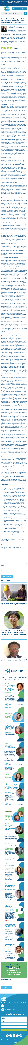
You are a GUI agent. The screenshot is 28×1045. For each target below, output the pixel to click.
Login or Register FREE (18, 8)
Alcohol (4, 52)
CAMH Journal (15, 663)
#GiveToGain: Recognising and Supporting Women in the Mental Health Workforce (14, 604)
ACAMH (15, 1042)
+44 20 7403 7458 (8, 1005)
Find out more (17, 4)
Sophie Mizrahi (14, 607)
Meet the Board (5, 1040)
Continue (11, 4)
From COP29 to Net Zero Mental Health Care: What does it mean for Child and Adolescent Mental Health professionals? (13, 632)
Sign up (6, 987)
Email (2, 570)
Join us (22, 1040)
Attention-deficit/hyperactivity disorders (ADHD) (16, 52)
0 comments (15, 48)
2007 (22, 462)
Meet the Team (15, 1040)
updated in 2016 (9, 463)
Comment (3, 551)
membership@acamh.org (10, 1009)
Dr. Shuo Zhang (16, 637)
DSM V (8, 115)
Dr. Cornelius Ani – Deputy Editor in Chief (14, 660)
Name (2, 565)
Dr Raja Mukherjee (12, 26)
